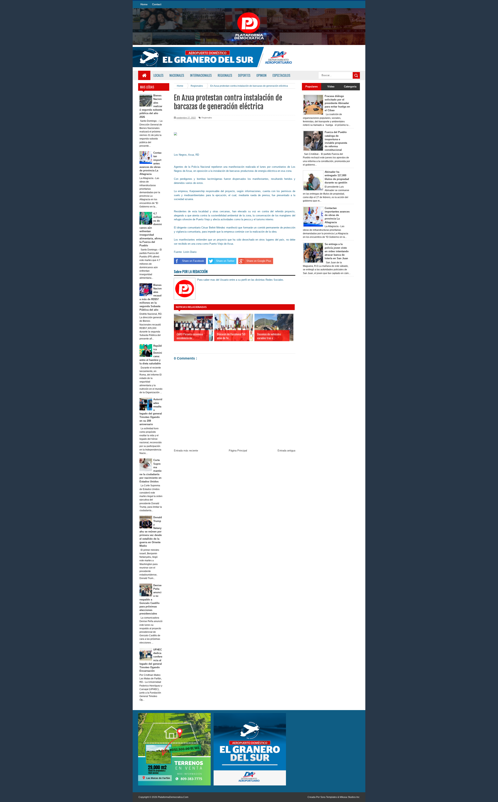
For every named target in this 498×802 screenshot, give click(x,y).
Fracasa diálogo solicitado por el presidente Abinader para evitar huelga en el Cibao (337, 103)
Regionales (207, 117)
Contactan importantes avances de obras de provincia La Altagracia (337, 215)
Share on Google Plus (258, 260)
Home (143, 4)
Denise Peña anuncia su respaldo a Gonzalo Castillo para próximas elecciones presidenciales (150, 599)
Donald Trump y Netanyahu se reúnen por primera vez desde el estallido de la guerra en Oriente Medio (150, 531)
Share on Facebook (193, 260)
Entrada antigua (286, 450)
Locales (158, 75)
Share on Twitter (225, 260)
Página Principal (238, 450)
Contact (156, 4)
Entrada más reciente (186, 450)
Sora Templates (328, 797)
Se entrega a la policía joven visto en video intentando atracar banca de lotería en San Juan (337, 251)
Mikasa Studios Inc (349, 797)
